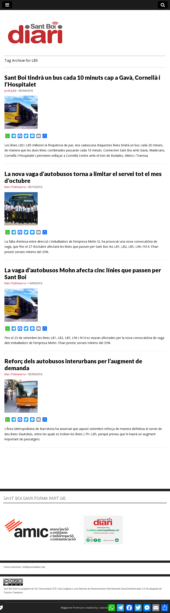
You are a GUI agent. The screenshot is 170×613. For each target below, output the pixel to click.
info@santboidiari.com (33, 566)
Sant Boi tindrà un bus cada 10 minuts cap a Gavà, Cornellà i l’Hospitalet (82, 81)
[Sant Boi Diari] (37, 29)
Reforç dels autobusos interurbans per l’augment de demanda (73, 364)
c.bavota (103, 607)
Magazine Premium (72, 607)
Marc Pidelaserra (15, 187)
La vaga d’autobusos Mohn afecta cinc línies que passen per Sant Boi (82, 273)
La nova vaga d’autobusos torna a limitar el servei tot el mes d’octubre (83, 177)
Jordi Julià (10, 91)
